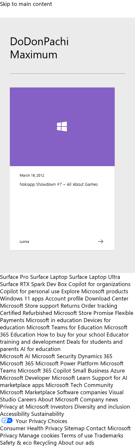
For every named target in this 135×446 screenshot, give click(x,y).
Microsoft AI (15, 355)
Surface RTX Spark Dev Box (33, 283)
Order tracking (99, 305)
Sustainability (47, 413)
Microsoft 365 (17, 363)
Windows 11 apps (22, 298)
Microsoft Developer (25, 377)
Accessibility (14, 413)
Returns (70, 305)
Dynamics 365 (95, 355)
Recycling (45, 442)
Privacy (9, 435)
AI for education (40, 348)
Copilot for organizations (99, 283)
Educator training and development (64, 338)
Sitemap (74, 428)
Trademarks (108, 435)
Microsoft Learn (71, 377)
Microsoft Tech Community (79, 384)
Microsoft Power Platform (67, 363)
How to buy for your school (71, 334)
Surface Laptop (49, 276)
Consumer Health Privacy (31, 428)
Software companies (82, 392)
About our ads (76, 442)
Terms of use (77, 435)
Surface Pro (14, 276)
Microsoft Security (54, 355)
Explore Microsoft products (94, 291)
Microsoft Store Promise (83, 312)
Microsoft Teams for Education (65, 327)
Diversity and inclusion (102, 406)
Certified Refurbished (26, 312)
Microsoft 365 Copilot (44, 370)
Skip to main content (26, 3)
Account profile (64, 298)
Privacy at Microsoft (24, 406)
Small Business (91, 370)
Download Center (106, 298)
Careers (27, 399)
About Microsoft (58, 399)
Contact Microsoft (108, 428)
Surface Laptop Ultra (94, 276)
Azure (117, 370)
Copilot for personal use (30, 291)
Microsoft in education (54, 319)
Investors (61, 406)
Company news (99, 399)
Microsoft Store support (29, 305)
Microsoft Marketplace (27, 392)
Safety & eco (16, 442)
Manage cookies (39, 435)
